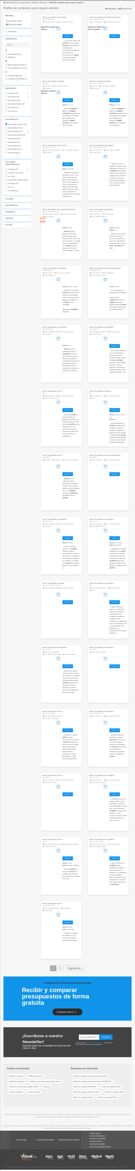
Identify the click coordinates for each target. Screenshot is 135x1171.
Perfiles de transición (35, 1076)
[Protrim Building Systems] (71, 659)
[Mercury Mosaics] (118, 787)
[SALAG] (71, 787)
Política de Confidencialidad (95, 1042)
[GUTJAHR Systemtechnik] (118, 467)
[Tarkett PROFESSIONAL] (118, 93)
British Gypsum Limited (17, 65)
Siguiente (74, 968)
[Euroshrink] (118, 723)
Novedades (12, 32)
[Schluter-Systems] (71, 29)
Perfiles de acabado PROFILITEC (85, 1087)
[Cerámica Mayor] (118, 851)
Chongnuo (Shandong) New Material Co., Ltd (18, 79)
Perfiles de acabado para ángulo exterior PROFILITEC (92, 1081)
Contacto (67, 36)
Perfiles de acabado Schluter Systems (86, 1092)
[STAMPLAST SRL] (118, 531)
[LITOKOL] (118, 403)
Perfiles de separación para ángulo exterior (45, 1081)
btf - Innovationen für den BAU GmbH (18, 68)
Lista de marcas (95, 1133)
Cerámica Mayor (15, 76)
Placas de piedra (34, 1092)
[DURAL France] (71, 467)
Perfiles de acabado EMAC (111, 1087)
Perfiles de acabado (16, 1076)
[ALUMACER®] (71, 531)
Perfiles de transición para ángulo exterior (24, 1087)
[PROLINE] (71, 723)
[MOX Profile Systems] (118, 659)
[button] (17, 39)
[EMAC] (118, 157)
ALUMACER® (14, 54)
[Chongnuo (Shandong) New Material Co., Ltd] (71, 915)
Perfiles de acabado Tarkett (114, 1092)
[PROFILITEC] (71, 280)
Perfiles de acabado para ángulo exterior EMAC (90, 1076)
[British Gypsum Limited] (71, 157)
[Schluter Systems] (118, 29)
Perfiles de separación (17, 1081)
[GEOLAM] (118, 595)
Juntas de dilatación (16, 1092)
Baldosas (46, 1087)
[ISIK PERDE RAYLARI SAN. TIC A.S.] (71, 851)
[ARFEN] (71, 403)
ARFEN (12, 57)
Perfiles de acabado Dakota (83, 1097)
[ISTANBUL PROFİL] (71, 595)
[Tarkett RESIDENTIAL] (71, 93)
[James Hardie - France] (118, 339)
